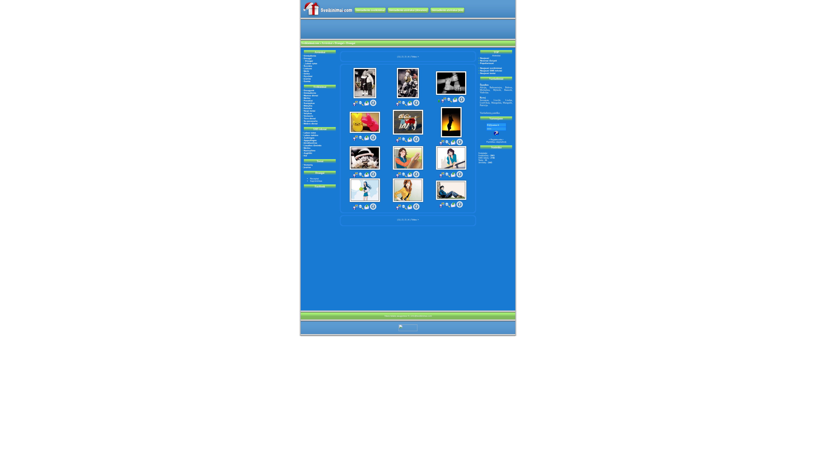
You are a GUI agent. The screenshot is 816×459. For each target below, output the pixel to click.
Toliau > (415, 56)
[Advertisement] (378, 29)
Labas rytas (311, 63)
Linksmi (308, 68)
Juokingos (309, 138)
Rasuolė (508, 90)
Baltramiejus (496, 87)
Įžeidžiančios (310, 143)
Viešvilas (484, 92)
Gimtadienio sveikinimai (370, 10)
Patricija (484, 105)
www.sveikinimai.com (328, 9)
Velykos (308, 113)
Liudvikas (485, 102)
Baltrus (508, 87)
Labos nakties (311, 135)
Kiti (305, 155)
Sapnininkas (316, 181)
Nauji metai (309, 111)
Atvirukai (327, 43)
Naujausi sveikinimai (491, 68)
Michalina (485, 90)
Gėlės (307, 73)
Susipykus (309, 103)
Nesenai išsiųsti (488, 61)
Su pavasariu (310, 121)
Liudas (508, 100)
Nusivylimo (309, 150)
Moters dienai (311, 123)
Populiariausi (487, 63)
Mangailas (496, 102)
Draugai (308, 58)
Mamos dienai (311, 95)
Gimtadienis (310, 56)
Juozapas (484, 100)
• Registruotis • (496, 139)
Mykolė (497, 90)
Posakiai (308, 100)
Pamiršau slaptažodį (496, 142)
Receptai (314, 178)
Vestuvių (308, 165)
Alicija (483, 87)
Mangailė (507, 102)
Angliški (308, 153)
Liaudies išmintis (313, 145)
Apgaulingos (310, 140)
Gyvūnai (308, 76)
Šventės (308, 66)
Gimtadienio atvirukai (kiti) (447, 10)
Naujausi (484, 58)
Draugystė (309, 90)
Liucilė (497, 100)
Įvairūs (307, 79)
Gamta (307, 81)
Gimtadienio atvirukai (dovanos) (408, 10)
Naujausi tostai (488, 73)
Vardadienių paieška (490, 113)
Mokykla (308, 106)
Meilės (307, 98)
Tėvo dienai (310, 118)
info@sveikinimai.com (421, 316)
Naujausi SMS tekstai (491, 70)
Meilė (306, 71)
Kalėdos (308, 108)
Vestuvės (308, 116)
